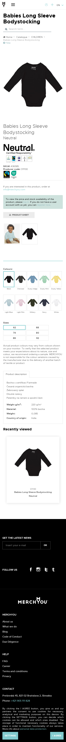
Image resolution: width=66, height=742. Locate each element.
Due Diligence (10, 641)
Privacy (6, 676)
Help (8, 42)
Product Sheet (20, 215)
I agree (56, 735)
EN (59, 5)
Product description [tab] (16, 374)
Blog (5, 631)
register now (43, 204)
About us (7, 621)
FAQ (5, 661)
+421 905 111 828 (20, 700)
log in (26, 202)
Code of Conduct (12, 636)
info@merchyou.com (14, 189)
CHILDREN (37, 37)
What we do (9, 626)
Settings (10, 735)
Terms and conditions (15, 671)
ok (45, 545)
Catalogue (21, 37)
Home (8, 37)
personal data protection (33, 728)
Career (6, 666)
